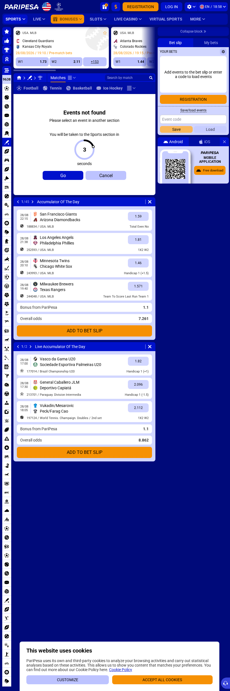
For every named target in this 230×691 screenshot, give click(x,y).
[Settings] (191, 6)
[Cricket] (29, 77)
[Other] (72, 77)
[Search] (151, 77)
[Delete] (149, 201)
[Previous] (18, 202)
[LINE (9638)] (19, 77)
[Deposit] (115, 6)
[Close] (224, 141)
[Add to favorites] (105, 32)
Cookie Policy (120, 669)
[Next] (32, 202)
